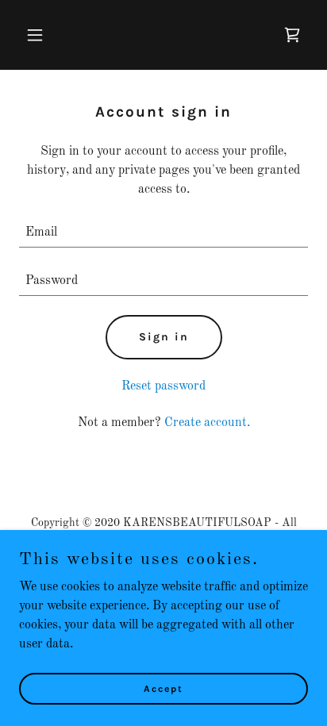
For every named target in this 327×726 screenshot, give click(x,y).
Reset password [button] (163, 386)
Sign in (164, 337)
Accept (163, 687)
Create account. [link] (207, 423)
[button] (41, 35)
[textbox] (163, 233)
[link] (292, 35)
